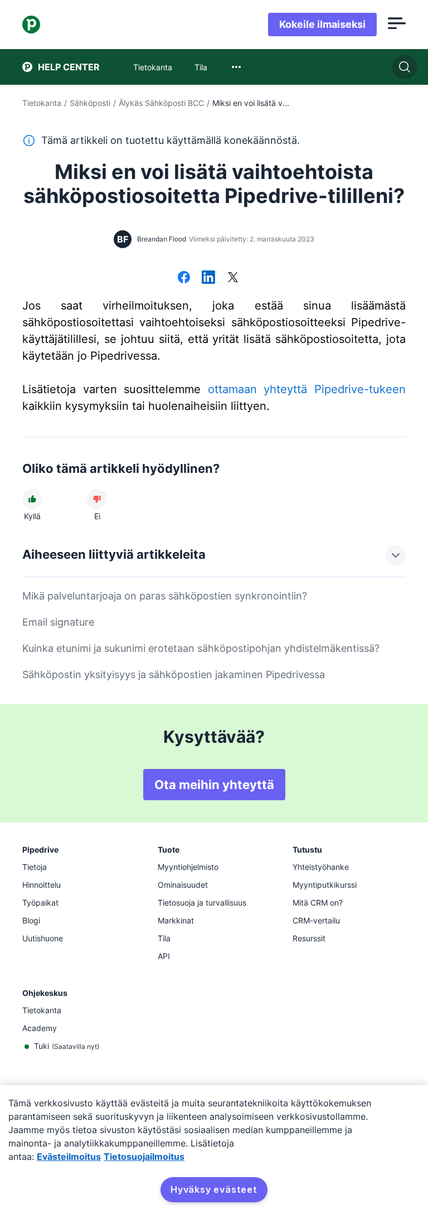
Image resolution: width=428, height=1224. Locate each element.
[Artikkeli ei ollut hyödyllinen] (97, 499)
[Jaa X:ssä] (233, 278)
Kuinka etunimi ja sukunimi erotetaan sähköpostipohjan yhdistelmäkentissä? (201, 648)
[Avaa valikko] (397, 24)
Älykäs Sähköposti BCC (161, 103)
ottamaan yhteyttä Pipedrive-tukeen (307, 389)
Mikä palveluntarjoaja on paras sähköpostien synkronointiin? (164, 596)
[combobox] (236, 67)
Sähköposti (90, 103)
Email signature (58, 622)
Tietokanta (41, 103)
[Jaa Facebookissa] (184, 278)
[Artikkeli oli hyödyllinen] (32, 499)
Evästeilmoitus (69, 1156)
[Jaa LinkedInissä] (208, 278)
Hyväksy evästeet (214, 1189)
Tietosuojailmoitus (144, 1156)
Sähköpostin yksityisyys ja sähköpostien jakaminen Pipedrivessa (173, 674)
